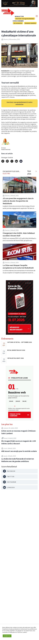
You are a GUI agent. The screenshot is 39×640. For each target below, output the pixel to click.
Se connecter (18, 23)
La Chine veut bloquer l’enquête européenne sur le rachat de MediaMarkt (18, 266)
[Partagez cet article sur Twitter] (11, 161)
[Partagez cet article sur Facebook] (2, 161)
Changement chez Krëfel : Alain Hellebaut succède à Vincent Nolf (19, 234)
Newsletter (19, 16)
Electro (6, 39)
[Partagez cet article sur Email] (21, 161)
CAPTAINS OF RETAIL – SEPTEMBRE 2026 (19, 342)
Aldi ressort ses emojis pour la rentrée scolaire (19, 451)
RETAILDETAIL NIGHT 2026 (16, 358)
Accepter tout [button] (7, 636)
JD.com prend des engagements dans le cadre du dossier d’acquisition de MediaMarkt (18, 201)
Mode (5, 438)
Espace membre (18, 21)
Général (6, 428)
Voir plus (29, 172)
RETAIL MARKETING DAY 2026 (16, 350)
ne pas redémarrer (21, 95)
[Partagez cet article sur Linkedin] (16, 161)
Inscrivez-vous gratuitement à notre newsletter (19, 103)
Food (5, 448)
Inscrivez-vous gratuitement (25, 19)
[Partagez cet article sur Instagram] (7, 161)
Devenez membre (30, 23)
